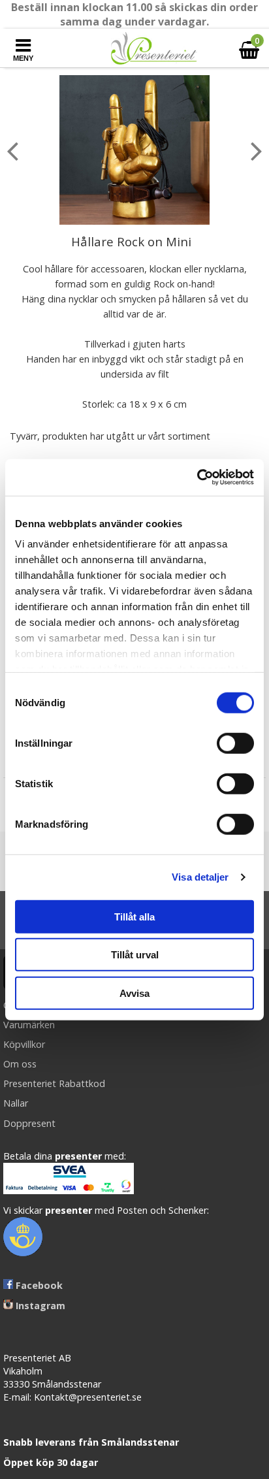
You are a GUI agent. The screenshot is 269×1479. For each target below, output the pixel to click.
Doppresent (29, 1123)
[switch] (235, 742)
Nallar (15, 1103)
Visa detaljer (200, 877)
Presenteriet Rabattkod (54, 1083)
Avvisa (134, 992)
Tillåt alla (134, 916)
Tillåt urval (135, 954)
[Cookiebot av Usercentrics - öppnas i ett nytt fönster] (197, 477)
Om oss (20, 1064)
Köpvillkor (24, 1044)
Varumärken (29, 1024)
